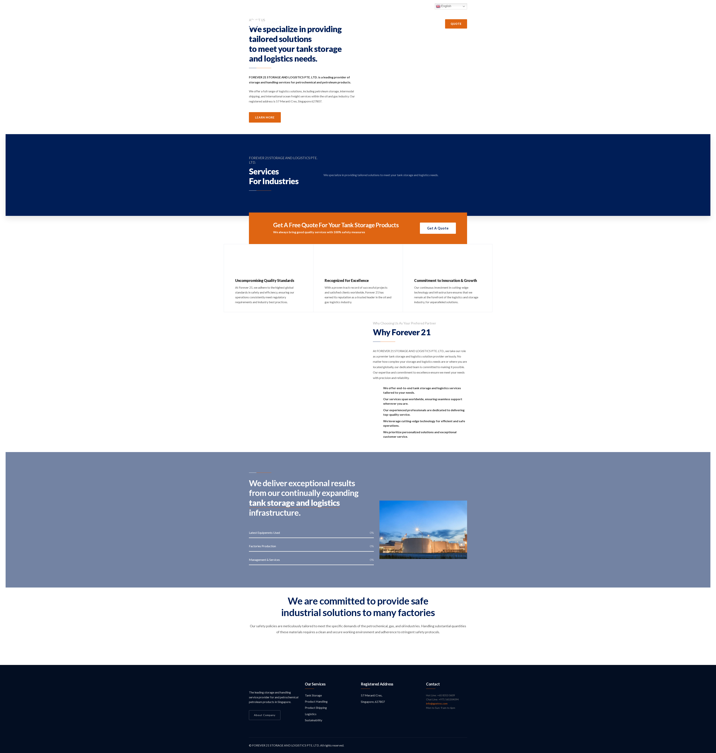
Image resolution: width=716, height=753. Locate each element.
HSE (349, 24)
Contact (425, 24)
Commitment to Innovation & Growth (445, 280)
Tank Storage (313, 695)
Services (333, 24)
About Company (264, 715)
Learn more (265, 117)
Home (296, 24)
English (445, 6)
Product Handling (316, 701)
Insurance (405, 24)
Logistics (310, 714)
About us (314, 24)
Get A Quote (438, 228)
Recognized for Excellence (347, 280)
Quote (456, 23)
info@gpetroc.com (437, 703)
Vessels (365, 24)
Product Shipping (316, 707)
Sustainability (313, 720)
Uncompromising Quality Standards (264, 280)
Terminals (384, 24)
